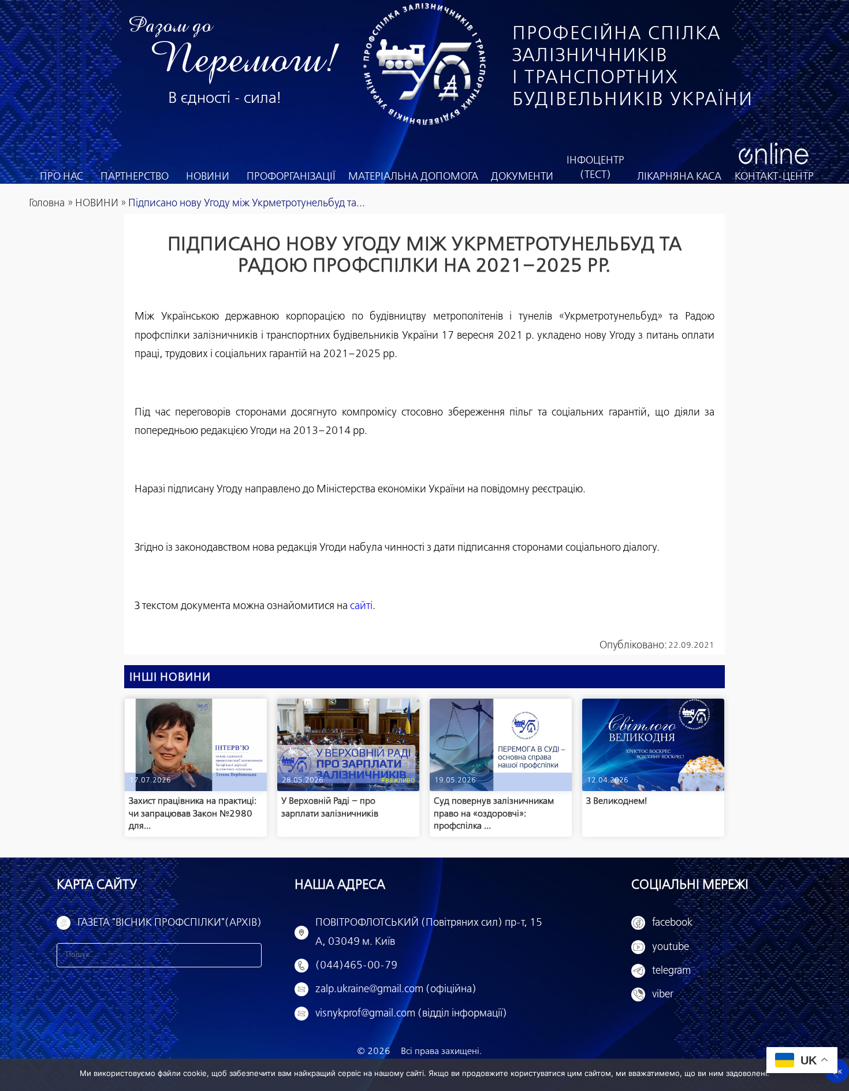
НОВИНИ (96, 203)
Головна (47, 203)
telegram (671, 971)
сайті (361, 606)
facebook (672, 923)
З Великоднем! (616, 801)
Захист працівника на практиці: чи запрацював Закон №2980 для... (192, 813)
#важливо (398, 780)
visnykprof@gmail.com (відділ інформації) (411, 1013)
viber (662, 994)
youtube (670, 947)
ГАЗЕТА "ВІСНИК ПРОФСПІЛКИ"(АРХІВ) (169, 923)
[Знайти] (249, 955)
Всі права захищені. (441, 1051)
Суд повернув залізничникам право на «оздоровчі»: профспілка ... (494, 813)
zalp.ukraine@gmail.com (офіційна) (395, 989)
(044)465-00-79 (356, 965)
